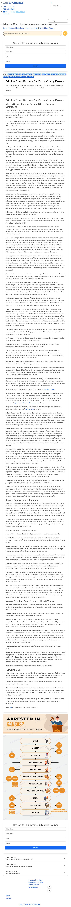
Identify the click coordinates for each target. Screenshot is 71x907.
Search (35, 66)
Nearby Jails (30, 76)
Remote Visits (54, 74)
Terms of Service (34, 904)
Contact (8, 898)
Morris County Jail (32, 28)
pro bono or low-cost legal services (26, 403)
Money (28, 74)
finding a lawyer (50, 389)
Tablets (47, 74)
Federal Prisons (33, 885)
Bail (31, 74)
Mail (20, 74)
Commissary (62, 74)
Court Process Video (19, 76)
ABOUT (50, 10)
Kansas (11, 28)
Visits (16, 74)
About (8, 896)
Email (43, 74)
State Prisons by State (35, 882)
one (11, 707)
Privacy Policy (23, 904)
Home (5, 28)
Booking (5, 76)
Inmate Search (37, 74)
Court (5, 74)
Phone (24, 74)
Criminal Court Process (46, 28)
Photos (10, 76)
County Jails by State (35, 880)
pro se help (30, 409)
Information (11, 74)
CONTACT (51, 14)
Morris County (20, 28)
